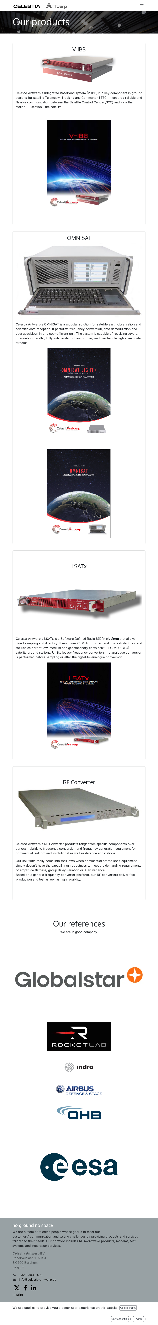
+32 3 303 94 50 (31, 1275)
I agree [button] (139, 1318)
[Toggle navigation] (141, 6)
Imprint (18, 1294)
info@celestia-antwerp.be (37, 1279)
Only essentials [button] (120, 1318)
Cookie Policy (128, 1307)
